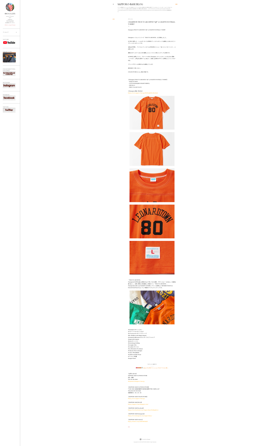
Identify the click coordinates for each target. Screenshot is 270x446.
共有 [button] (114, 19)
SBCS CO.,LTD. (10, 14)
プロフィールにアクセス (10, 25)
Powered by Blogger (146, 439)
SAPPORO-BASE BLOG (130, 4)
